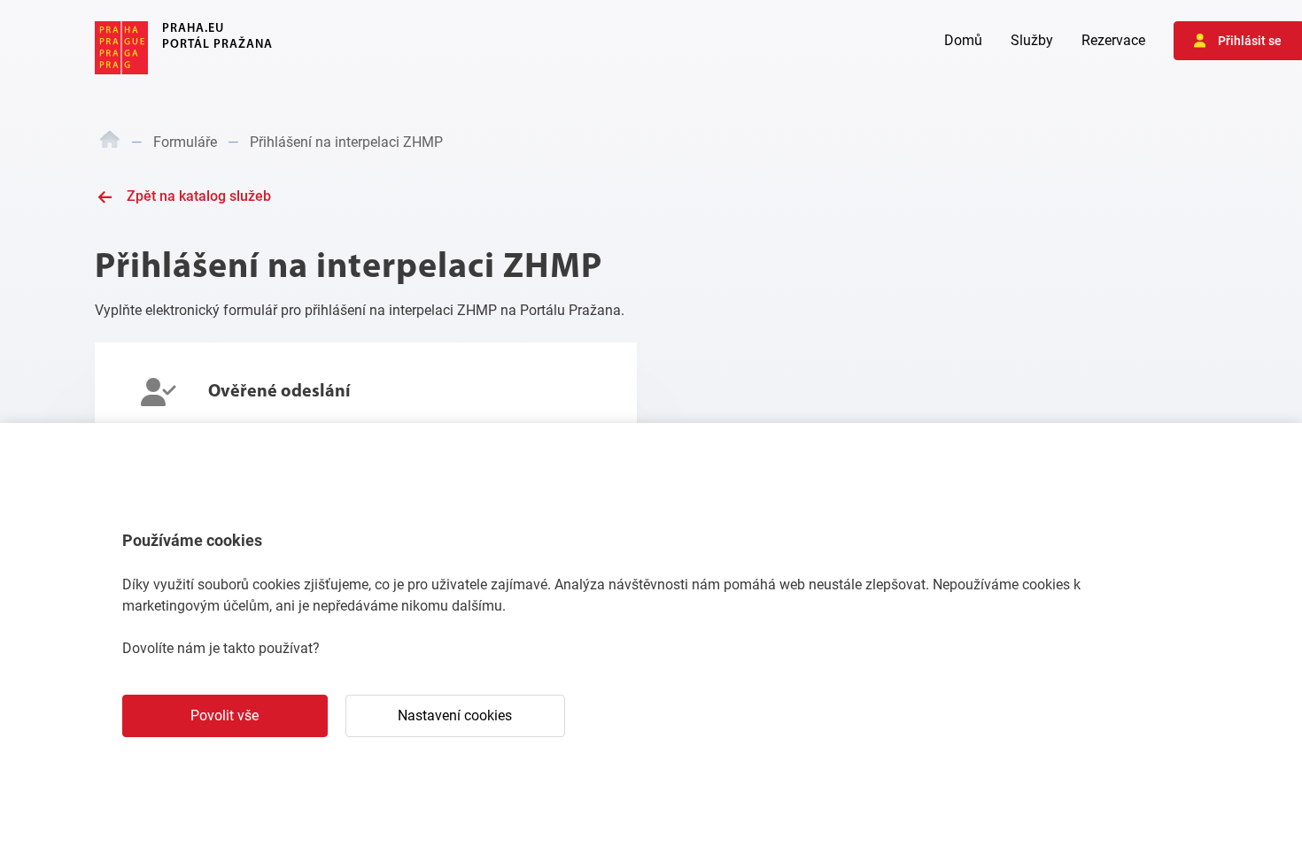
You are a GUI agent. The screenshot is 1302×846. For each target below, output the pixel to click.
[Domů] (110, 142)
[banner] (184, 47)
